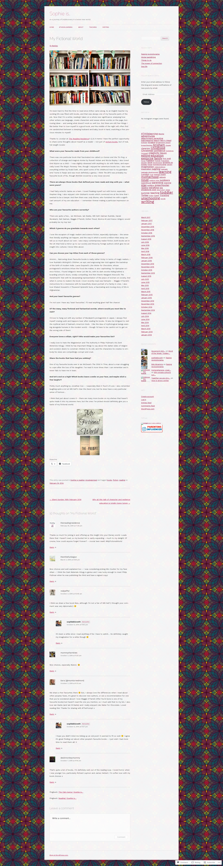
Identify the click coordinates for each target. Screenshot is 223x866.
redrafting (154, 187)
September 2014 (148, 310)
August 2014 (146, 313)
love (151, 175)
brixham (159, 145)
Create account (147, 397)
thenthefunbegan (69, 557)
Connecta (169, 151)
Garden (144, 163)
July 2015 (145, 279)
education (157, 155)
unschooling (150, 198)
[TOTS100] (151, 432)
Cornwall (144, 153)
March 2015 (145, 292)
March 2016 (145, 254)
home (150, 164)
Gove (150, 162)
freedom (150, 160)
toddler (166, 192)
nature (162, 177)
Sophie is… (60, 13)
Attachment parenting (152, 138)
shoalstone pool (148, 190)
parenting (157, 182)
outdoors (165, 180)
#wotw (161, 134)
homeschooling (159, 164)
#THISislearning (65, 27)
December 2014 (147, 301)
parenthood (146, 183)
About (80, 27)
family (158, 158)
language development (149, 172)
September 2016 (148, 236)
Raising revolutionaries (150, 54)
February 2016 (147, 258)
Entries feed (146, 403)
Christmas (147, 150)
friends (158, 161)
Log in (143, 400)
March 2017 (145, 217)
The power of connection (151, 63)
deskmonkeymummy (70, 758)
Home (52, 27)
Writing (105, 27)
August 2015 (146, 276)
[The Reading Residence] (90, 434)
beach (157, 140)
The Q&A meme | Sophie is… (70, 792)
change (168, 145)
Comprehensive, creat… (161, 370)
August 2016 (146, 239)
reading (122, 480)
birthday (144, 142)
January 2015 (146, 298)
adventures (148, 136)
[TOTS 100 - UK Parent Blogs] (151, 423)
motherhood (150, 177)
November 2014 (147, 304)
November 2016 (147, 230)
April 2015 (145, 288)
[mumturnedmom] (89, 454)
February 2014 (147, 332)
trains (151, 196)
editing (145, 155)
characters (145, 148)
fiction (115, 480)
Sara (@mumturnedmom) (72, 680)
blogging (151, 142)
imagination (147, 166)
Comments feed (148, 406)
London (145, 174)
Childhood (158, 148)
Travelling (164, 195)
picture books (112, 142)
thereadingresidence (70, 523)
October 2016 (146, 233)
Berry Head (165, 140)
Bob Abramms (157, 364)
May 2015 (145, 285)
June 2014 (145, 319)
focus (143, 161)
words (163, 199)
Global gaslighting (148, 57)
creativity (154, 153)
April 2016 (145, 251)
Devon (163, 153)
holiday (144, 164)
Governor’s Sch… (158, 351)
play (144, 185)
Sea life (144, 66)
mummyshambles (69, 653)
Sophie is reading (77, 480)
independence (160, 167)
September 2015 (148, 273)
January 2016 (146, 261)
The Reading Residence (79, 139)
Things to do (146, 60)
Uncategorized (91, 480)
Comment (121, 837)
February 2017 (147, 220)
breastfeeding (147, 145)
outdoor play (154, 180)
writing (147, 201)
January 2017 (146, 224)
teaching (155, 193)
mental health (160, 175)
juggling (156, 169)
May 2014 (145, 322)
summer (145, 193)
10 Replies (54, 46)
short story (161, 190)
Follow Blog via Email (150, 76)
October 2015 (146, 270)
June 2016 (145, 245)
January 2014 (146, 335)
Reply (52, 547)
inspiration (146, 169)
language (164, 169)
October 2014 (146, 307)
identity (169, 164)
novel (145, 180)
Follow (146, 102)
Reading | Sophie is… (67, 798)
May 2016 (145, 248)
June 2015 (145, 282)
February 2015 (147, 295)
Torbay (144, 195)
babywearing (147, 140)
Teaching (93, 27)
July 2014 (145, 316)
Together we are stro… (160, 378)
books (109, 480)
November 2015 (147, 267)
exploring (147, 158)
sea (161, 188)
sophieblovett (74, 622)
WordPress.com (147, 409)
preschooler (162, 185)
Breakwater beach (163, 142)
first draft (167, 159)
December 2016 (147, 227)
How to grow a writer (160, 381)
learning (165, 172)
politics (150, 185)
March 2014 (145, 329)
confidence (159, 150)
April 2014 (145, 326)
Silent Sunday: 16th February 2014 (65, 499)
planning (167, 183)
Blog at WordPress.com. (59, 855)
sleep (168, 190)
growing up (168, 162)
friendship (165, 161)
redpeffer (65, 591)
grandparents (157, 163)
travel (156, 196)
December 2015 (147, 264)
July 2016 (145, 242)
